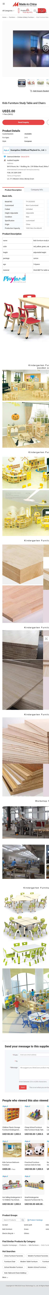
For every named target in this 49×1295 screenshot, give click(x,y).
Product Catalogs (36, 1220)
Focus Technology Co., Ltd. (30, 1286)
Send (23, 1087)
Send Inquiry (23, 122)
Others (26, 1233)
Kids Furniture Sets (42, 17)
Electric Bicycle (7, 1233)
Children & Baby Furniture (25, 17)
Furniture (12, 17)
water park (28, 1225)
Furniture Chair (9, 1261)
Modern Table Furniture (28, 1261)
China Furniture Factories (13, 1256)
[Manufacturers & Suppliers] (25, 4)
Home (4, 17)
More (4, 1277)
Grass (26, 1229)
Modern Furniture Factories (38, 1256)
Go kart (5, 1225)
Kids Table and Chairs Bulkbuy (15, 1273)
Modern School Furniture (37, 1267)
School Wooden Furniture (13, 1267)
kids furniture (7, 1229)
